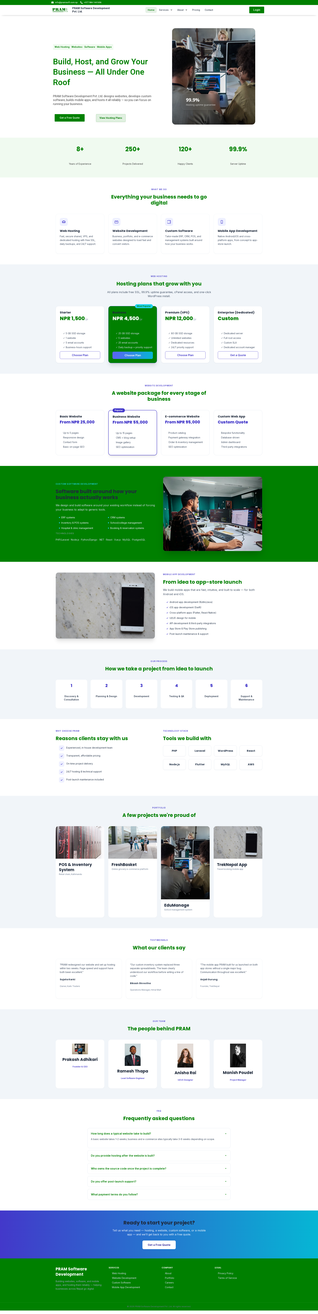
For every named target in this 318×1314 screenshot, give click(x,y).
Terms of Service (227, 1278)
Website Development (124, 1278)
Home (151, 10)
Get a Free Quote (159, 1244)
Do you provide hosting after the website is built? (123, 1155)
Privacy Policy (225, 1273)
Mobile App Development (126, 1287)
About (180, 10)
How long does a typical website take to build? (121, 1133)
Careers (169, 1282)
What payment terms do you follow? (114, 1194)
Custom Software (121, 1282)
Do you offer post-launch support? (113, 1181)
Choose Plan (80, 355)
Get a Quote (238, 355)
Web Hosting (119, 1273)
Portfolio (169, 1278)
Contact (209, 10)
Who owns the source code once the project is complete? (128, 1168)
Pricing (196, 10)
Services (164, 10)
